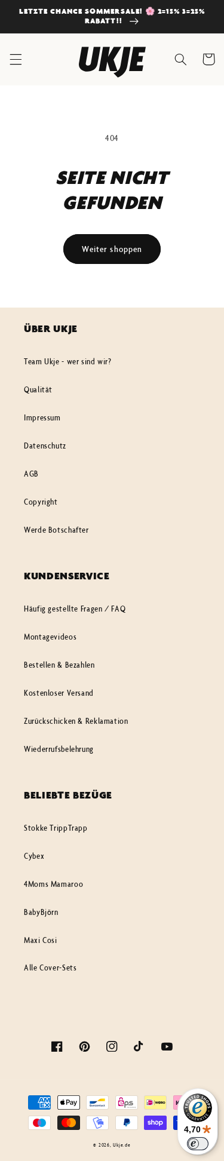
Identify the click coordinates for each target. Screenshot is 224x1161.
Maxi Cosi (40, 940)
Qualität (38, 389)
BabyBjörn (41, 912)
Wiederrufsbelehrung (59, 749)
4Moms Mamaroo (53, 884)
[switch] (197, 1143)
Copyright (41, 501)
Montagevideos (50, 636)
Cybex (34, 855)
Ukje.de (121, 1144)
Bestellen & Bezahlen (59, 664)
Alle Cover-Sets (50, 967)
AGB (31, 473)
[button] (15, 59)
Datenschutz (45, 445)
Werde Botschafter (56, 529)
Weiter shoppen (112, 248)
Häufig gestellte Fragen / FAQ (74, 608)
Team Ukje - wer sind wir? (68, 361)
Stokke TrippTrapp (56, 827)
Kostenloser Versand (59, 692)
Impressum (42, 417)
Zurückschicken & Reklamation (76, 720)
